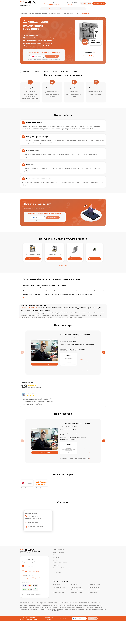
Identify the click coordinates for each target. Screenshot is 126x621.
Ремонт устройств (53, 9)
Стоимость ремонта (58, 549)
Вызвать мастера (45, 364)
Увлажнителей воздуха (59, 589)
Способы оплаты (57, 572)
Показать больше (63, 265)
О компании (43, 9)
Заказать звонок (99, 3)
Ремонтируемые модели (60, 562)
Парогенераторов (94, 587)
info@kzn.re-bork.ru (33, 522)
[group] (27, 484)
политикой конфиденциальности (54, 59)
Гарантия (54, 71)
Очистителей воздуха (77, 589)
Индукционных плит (59, 587)
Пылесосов (74, 584)
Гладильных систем (76, 592)
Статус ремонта (87, 3)
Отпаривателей (93, 592)
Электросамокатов (58, 592)
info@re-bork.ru (28, 566)
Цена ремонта (63, 9)
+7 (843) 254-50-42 (71, 2)
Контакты (77, 9)
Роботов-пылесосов (94, 584)
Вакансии (71, 9)
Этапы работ (37, 71)
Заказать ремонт (33, 259)
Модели (46, 71)
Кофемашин (56, 584)
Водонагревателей (76, 587)
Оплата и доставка (58, 552)
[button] (103, 352)
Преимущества (26, 71)
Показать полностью (29, 297)
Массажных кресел (94, 589)
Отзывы (84, 9)
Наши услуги (56, 565)
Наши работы (64, 71)
